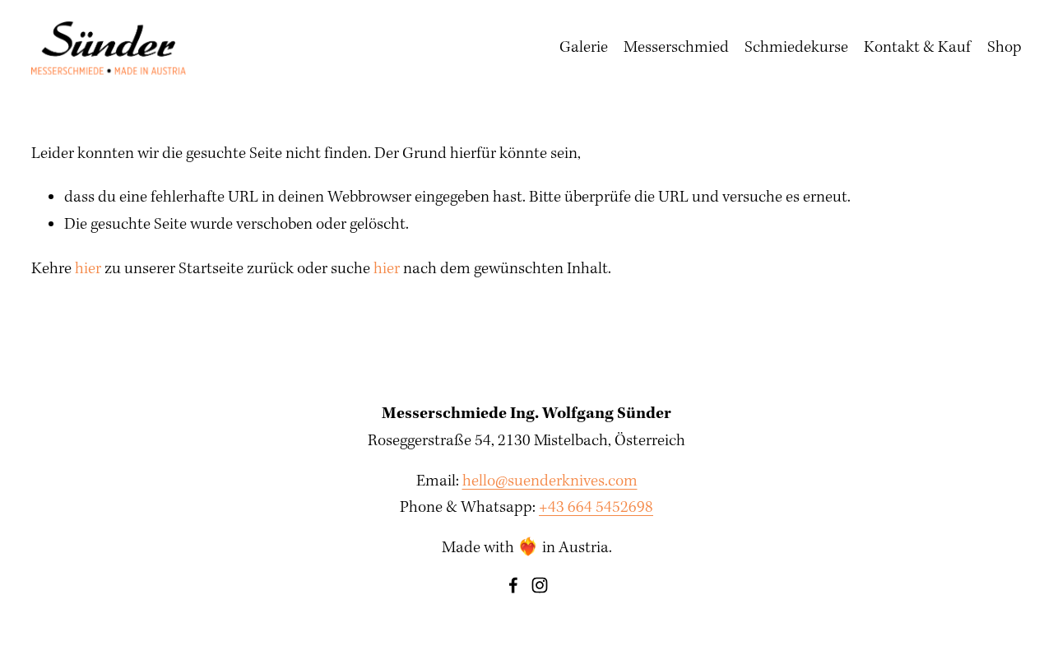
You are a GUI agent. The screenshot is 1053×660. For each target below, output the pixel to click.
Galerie (583, 47)
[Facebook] (513, 585)
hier (88, 269)
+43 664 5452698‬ (596, 507)
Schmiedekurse (796, 47)
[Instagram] (539, 585)
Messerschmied (676, 47)
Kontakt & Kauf (917, 47)
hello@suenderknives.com (550, 481)
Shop (1004, 47)
